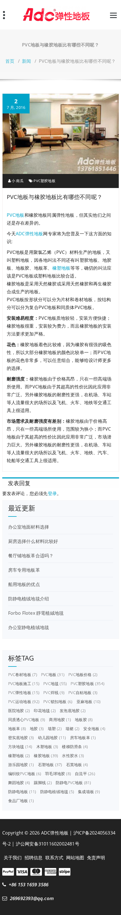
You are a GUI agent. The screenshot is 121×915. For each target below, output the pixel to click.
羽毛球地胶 (58, 773)
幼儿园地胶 (52, 737)
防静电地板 (22, 791)
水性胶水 (73, 755)
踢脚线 (42, 782)
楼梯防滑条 (75, 746)
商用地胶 (60, 719)
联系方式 (54, 857)
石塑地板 (50, 764)
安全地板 (94, 728)
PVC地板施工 (23, 683)
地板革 (17, 728)
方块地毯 (20, 746)
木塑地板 (47, 746)
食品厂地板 (21, 800)
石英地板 (77, 764)
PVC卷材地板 (22, 674)
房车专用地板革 (24, 570)
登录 (52, 493)
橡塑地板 (61, 268)
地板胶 (84, 719)
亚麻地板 (89, 701)
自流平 (85, 773)
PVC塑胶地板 (44, 180)
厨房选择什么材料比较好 (33, 541)
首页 (9, 61)
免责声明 (96, 857)
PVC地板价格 (82, 674)
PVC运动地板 (23, 701)
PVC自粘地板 (82, 692)
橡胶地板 (46, 755)
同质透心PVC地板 (26, 719)
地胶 (37, 728)
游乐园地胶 (21, 764)
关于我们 (13, 857)
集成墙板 (89, 791)
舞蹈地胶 (19, 782)
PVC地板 (15, 215)
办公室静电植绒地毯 (28, 627)
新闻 (26, 61)
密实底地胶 (21, 737)
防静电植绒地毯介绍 (28, 599)
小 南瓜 (17, 180)
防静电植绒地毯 (57, 791)
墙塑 (55, 728)
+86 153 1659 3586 (28, 884)
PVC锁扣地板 (57, 701)
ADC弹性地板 (29, 234)
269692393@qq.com (32, 898)
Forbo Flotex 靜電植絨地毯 (36, 613)
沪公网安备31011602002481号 (47, 844)
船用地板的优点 (24, 584)
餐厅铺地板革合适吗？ (31, 555)
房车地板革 (83, 737)
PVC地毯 (55, 683)
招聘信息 (33, 857)
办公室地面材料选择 (28, 527)
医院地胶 (19, 710)
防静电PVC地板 (73, 782)
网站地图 (75, 857)
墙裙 (72, 728)
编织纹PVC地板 (24, 773)
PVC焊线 (53, 692)
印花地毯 (45, 710)
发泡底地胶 (73, 710)
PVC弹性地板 (23, 692)
